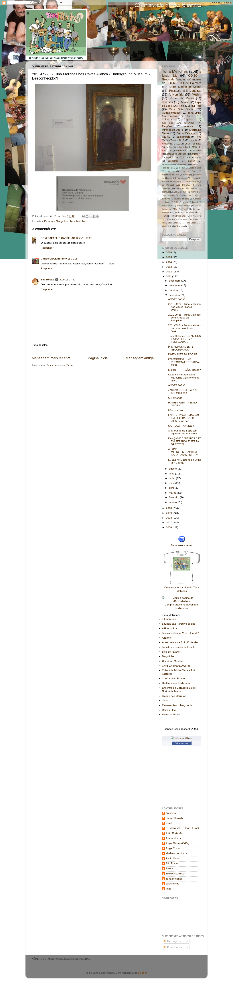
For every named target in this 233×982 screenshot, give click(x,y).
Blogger (142, 972)
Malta (195, 147)
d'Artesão (179, 226)
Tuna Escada (191, 223)
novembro (175, 285)
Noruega (187, 175)
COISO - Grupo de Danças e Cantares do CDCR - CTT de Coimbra (181, 79)
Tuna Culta (182, 147)
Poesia (195, 178)
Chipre (186, 157)
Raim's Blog (169, 710)
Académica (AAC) (171, 143)
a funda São (169, 619)
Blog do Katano (171, 651)
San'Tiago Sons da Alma (178, 123)
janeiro (173, 502)
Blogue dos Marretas (174, 696)
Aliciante (167, 637)
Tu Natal (194, 219)
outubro (174, 290)
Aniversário (176, 94)
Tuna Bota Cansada (171, 223)
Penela (184, 102)
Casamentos (185, 195)
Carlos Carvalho (51, 258)
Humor (197, 157)
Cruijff (169, 823)
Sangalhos (62, 221)
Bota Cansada (168, 195)
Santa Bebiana (186, 133)
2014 (169, 262)
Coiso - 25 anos (193, 143)
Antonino (171, 813)
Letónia (193, 140)
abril (172, 487)
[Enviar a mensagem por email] (83, 216)
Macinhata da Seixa (170, 175)
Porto (198, 137)
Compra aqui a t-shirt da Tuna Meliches (181, 589)
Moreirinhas (167, 206)
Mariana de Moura (176, 853)
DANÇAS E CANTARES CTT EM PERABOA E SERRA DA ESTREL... (184, 441)
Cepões (188, 119)
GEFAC (166, 136)
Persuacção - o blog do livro (178, 705)
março (173, 492)
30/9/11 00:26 (84, 238)
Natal (185, 209)
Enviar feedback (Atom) (60, 365)
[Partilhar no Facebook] (94, 216)
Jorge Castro (195, 168)
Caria (190, 116)
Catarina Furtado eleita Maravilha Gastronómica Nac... (183, 377)
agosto (173, 468)
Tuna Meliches (78, 221)
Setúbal (194, 154)
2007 (169, 522)
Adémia (188, 126)
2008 (169, 517)
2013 (169, 267)
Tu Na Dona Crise (178, 216)
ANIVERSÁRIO (176, 299)
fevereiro (174, 497)
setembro (175, 295)
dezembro (175, 280)
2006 (169, 527)
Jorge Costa (173, 848)
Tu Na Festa (195, 216)
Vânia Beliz (167, 226)
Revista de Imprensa (171, 181)
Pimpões (167, 126)
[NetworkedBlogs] (181, 738)
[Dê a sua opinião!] (87, 216)
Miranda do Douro (172, 129)
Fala (181, 105)
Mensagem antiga (140, 358)
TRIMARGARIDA (175, 873)
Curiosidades (194, 150)
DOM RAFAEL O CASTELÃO (58, 238)
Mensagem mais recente (51, 358)
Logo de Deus (188, 171)
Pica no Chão (192, 212)
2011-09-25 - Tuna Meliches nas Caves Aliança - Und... (184, 307)
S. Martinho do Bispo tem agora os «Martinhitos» (183, 432)
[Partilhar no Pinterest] (97, 216)
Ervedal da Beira (181, 199)
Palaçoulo (167, 150)
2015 (169, 257)
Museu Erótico (183, 206)
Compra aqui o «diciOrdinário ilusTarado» (182, 606)
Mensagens (173, 941)
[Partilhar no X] (90, 216)
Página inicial (98, 358)
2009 (169, 513)
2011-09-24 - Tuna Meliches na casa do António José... (184, 328)
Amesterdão (167, 164)
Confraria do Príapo (173, 678)
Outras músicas (171, 112)
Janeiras (195, 90)
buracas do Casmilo (187, 188)
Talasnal (191, 161)
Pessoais (49, 221)
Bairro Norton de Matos (185, 86)
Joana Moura (173, 838)
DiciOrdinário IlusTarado (176, 683)
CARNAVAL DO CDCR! (181, 426)
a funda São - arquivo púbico (178, 623)
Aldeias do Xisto (180, 192)
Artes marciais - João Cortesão (180, 642)
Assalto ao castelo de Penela (178, 647)
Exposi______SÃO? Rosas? (184, 370)
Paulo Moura (173, 858)
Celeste (194, 164)
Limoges (170, 171)
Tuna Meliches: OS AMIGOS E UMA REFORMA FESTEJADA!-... (184, 339)
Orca (165, 700)
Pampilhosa (182, 178)
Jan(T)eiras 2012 (175, 140)
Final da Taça (168, 168)
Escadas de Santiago (175, 154)
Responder (47, 247)
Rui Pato (196, 105)
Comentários (174, 947)
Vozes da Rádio (182, 98)
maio (172, 483)
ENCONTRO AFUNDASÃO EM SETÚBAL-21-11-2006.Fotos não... (183, 418)
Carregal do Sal (170, 157)
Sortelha (189, 181)
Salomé (170, 868)
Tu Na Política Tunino (175, 219)
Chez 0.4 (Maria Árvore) (176, 665)
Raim (164, 216)
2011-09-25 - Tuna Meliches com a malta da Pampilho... (184, 317)
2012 (169, 271)
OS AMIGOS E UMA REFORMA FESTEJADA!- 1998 (184, 362)
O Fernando (175, 398)
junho (172, 478)
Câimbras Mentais (172, 661)
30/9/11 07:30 (67, 279)
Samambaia (183, 136)
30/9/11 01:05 (70, 258)
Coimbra (167, 119)
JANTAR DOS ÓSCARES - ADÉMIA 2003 (183, 391)
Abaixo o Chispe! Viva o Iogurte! (180, 633)
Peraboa (178, 212)
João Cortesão (180, 202)
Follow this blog (181, 743)
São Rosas (47, 279)
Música (196, 94)
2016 (169, 252)
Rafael (169, 147)
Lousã (195, 202)
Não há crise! (175, 410)
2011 (169, 276)
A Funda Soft (169, 628)
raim (168, 888)
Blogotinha (168, 656)
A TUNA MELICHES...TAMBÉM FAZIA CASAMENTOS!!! (183, 452)
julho (172, 473)
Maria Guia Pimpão (181, 109)
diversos (167, 102)
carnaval (166, 192)
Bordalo (180, 150)
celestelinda (172, 883)
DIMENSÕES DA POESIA (182, 354)
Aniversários (181, 164)
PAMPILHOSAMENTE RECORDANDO (180, 348)
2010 (169, 508)
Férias (182, 168)
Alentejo (194, 192)
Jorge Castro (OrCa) (177, 843)
